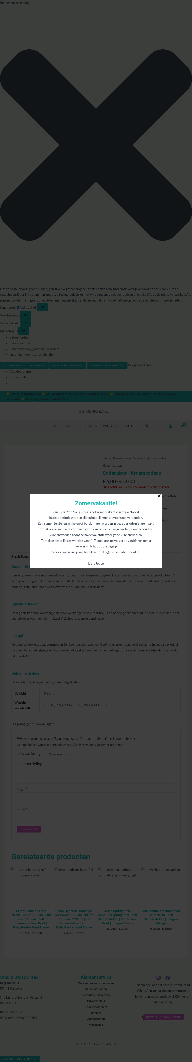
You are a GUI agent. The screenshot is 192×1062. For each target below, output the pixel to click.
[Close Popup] (159, 496)
